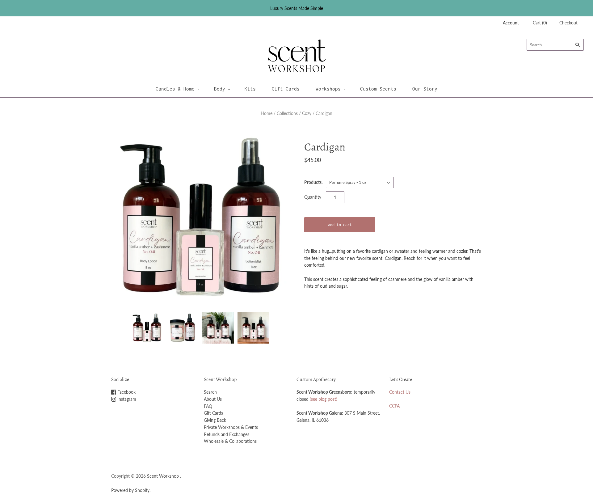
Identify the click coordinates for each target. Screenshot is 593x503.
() (540, 22)
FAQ (208, 406)
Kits (250, 88)
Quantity (312, 197)
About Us (213, 399)
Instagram (126, 399)
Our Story (424, 88)
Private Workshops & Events (231, 427)
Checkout (568, 22)
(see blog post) (323, 399)
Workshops (328, 88)
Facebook (126, 392)
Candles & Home (175, 88)
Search (210, 392)
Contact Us (399, 392)
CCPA (394, 405)
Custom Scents (378, 88)
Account (511, 22)
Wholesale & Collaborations (230, 441)
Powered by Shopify (130, 490)
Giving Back (215, 420)
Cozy (306, 113)
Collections (287, 113)
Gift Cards (286, 88)
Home (266, 113)
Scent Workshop (163, 476)
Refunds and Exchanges (226, 434)
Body (219, 88)
